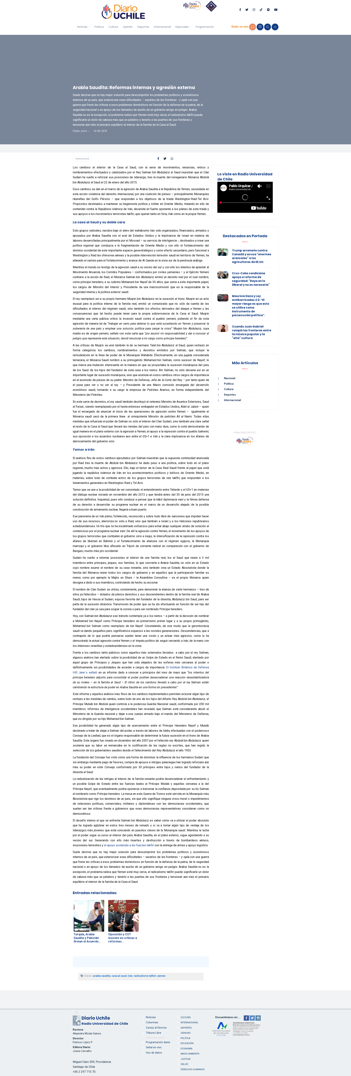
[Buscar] (267, 27)
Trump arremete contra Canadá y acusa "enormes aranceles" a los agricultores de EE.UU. (251, 256)
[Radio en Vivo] (252, 27)
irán (130, 975)
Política (99, 27)
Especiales (182, 27)
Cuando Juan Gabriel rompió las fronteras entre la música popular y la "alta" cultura (251, 332)
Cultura (113, 27)
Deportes (143, 27)
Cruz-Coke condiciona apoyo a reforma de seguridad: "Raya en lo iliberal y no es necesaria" (251, 279)
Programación (205, 27)
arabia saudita (101, 975)
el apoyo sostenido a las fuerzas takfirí (129, 845)
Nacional (229, 378)
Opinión (128, 27)
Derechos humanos (193, 1069)
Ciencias (186, 1032)
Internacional (162, 27)
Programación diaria (158, 1042)
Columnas (152, 1022)
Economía (187, 1048)
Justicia (185, 1059)
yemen (161, 975)
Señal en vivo (154, 1047)
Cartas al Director (156, 1027)
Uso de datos (154, 1052)
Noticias (82, 27)
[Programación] (260, 27)
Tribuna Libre (153, 1032)
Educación (187, 1043)
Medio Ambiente (190, 1053)
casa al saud (119, 975)
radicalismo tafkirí (145, 975)
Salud (184, 1064)
